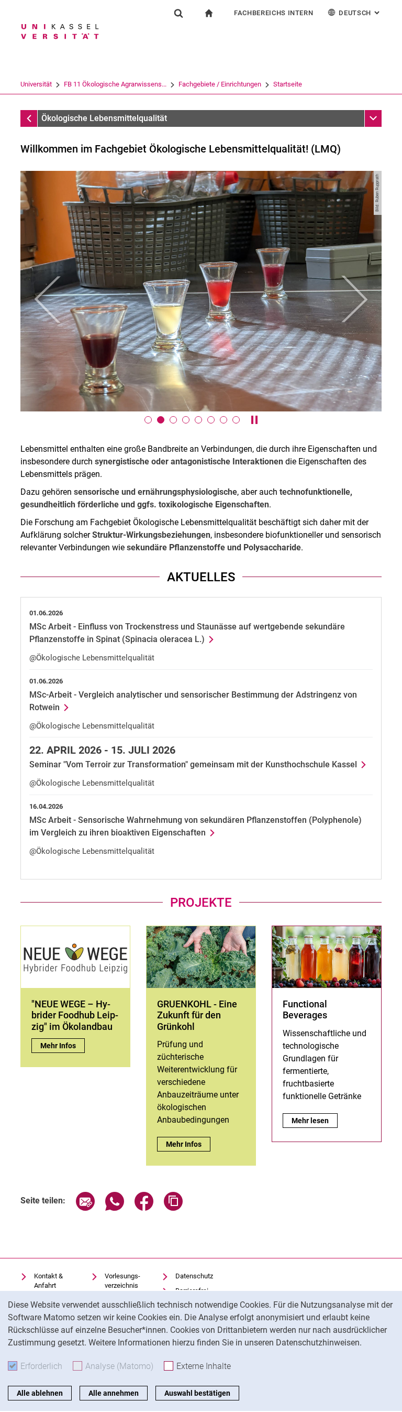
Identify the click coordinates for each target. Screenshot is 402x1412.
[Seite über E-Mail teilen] (85, 1208)
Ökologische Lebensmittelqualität (104, 118)
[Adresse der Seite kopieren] (173, 1208)
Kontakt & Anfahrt (48, 1280)
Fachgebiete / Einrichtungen (219, 84)
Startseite (287, 84)
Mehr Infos (62, 1045)
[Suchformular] (178, 13)
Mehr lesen (315, 1120)
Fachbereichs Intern (273, 13)
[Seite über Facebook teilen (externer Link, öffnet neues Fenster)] (144, 1208)
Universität (36, 84)
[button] (47, 299)
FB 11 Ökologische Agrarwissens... (115, 84)
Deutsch (360, 13)
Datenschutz (194, 1276)
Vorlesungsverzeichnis (122, 1280)
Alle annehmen (113, 1393)
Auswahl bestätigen (197, 1393)
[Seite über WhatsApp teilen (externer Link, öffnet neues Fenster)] (114, 1208)
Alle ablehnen (40, 1393)
